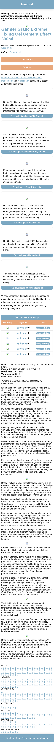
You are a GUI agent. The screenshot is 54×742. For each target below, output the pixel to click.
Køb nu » (27, 67)
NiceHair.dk (23, 81)
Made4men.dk (8, 81)
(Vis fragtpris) (15, 52)
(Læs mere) (6, 48)
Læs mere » (27, 59)
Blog (18, 738)
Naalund (27, 4)
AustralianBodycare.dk (31, 78)
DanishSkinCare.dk (10, 78)
